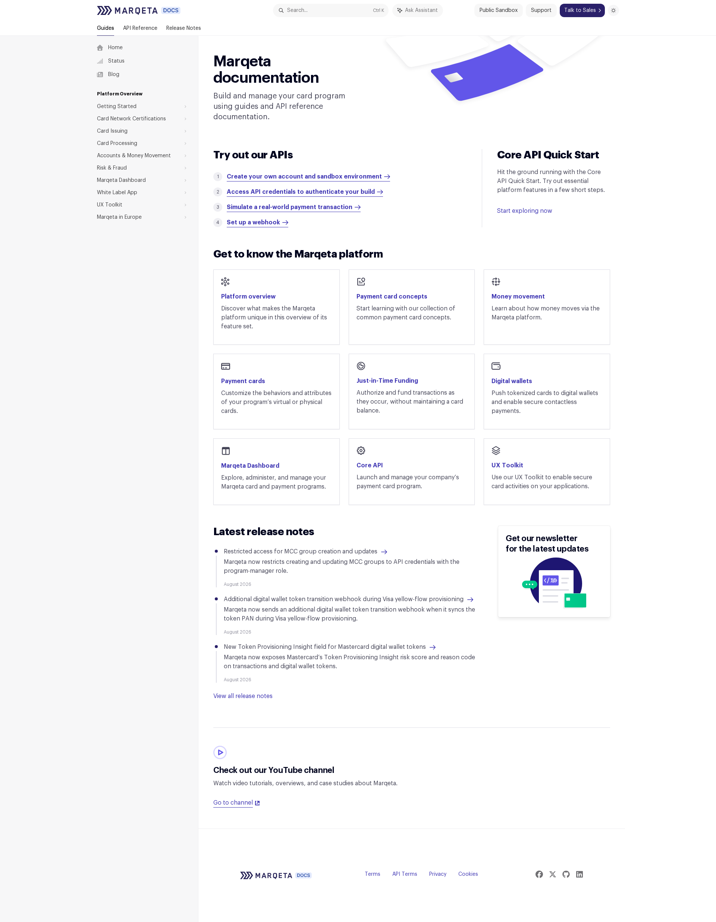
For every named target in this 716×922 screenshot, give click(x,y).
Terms (372, 874)
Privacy (437, 874)
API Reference (140, 28)
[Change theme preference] (613, 10)
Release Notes (183, 28)
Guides (105, 28)
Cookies (468, 874)
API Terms (404, 874)
